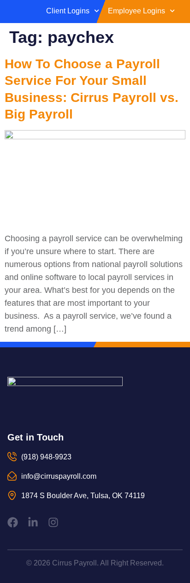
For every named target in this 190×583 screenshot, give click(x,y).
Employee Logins (136, 11)
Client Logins (67, 11)
